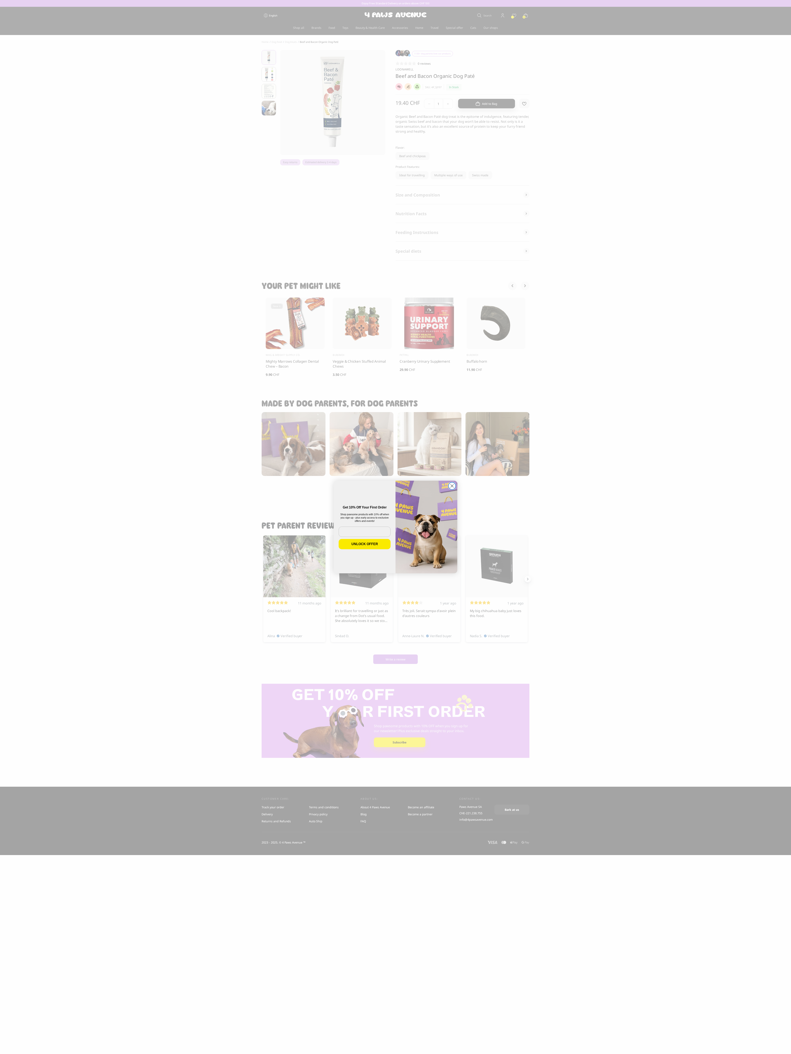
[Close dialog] (452, 486)
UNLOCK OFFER (364, 544)
